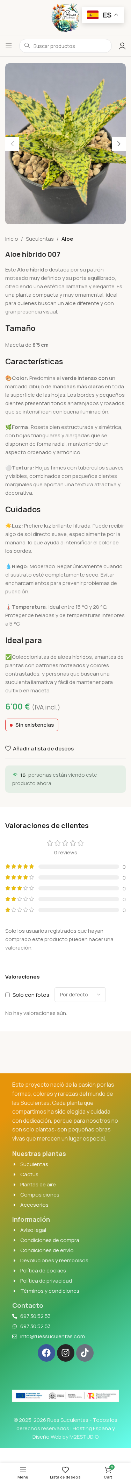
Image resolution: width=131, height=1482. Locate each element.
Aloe (67, 238)
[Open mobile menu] (9, 46)
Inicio (11, 238)
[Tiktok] (85, 1353)
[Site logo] (65, 17)
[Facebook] (46, 1353)
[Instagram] (65, 1353)
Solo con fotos (31, 994)
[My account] (122, 46)
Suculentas (40, 238)
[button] (12, 144)
